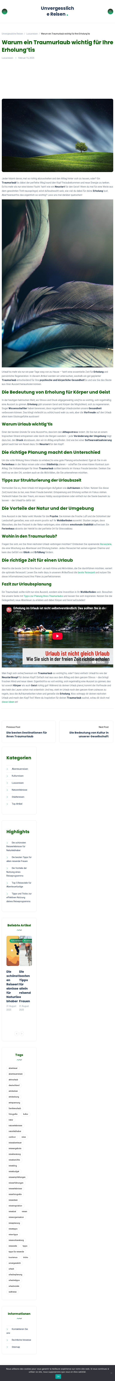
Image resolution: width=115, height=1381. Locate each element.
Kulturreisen (18, 775)
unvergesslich (15, 1263)
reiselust (12, 1211)
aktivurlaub (13, 1079)
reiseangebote (15, 1148)
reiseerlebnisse (15, 1188)
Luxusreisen (7, 58)
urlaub (11, 1269)
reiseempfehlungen (17, 1177)
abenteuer (13, 1068)
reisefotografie (15, 1194)
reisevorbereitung (16, 1240)
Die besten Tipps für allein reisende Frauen (25, 986)
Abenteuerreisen (20, 769)
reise (24, 1137)
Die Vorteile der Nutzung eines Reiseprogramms (16, 872)
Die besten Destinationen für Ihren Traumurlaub (26, 734)
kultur (25, 1114)
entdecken (13, 1091)
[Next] (21, 1033)
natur (11, 1120)
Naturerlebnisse (19, 789)
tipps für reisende (16, 1252)
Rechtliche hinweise (21, 1340)
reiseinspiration (15, 1206)
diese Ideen (8, 701)
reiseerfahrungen (16, 1183)
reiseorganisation (16, 1217)
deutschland (14, 1085)
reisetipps (13, 1229)
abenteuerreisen (16, 1074)
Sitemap (16, 1347)
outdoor (12, 1137)
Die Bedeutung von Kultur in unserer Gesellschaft (89, 734)
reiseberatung (15, 1154)
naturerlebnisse (15, 1125)
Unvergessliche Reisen (57, 11)
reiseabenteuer (15, 1143)
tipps (25, 1246)
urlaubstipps (14, 1280)
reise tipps (13, 1234)
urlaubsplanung (15, 1274)
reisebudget (14, 1171)
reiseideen (13, 1200)
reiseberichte (14, 1160)
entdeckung (14, 1097)
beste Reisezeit (86, 572)
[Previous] (16, 1033)
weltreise (12, 1292)
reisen (24, 1211)
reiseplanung (14, 1223)
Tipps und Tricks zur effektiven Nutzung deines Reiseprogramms (19, 897)
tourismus (13, 1257)
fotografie (13, 1114)
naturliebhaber (15, 1131)
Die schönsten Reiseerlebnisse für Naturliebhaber (16, 846)
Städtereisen (18, 797)
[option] (12, 974)
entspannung (14, 1103)
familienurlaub (15, 1108)
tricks (25, 1257)
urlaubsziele (14, 1286)
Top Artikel (17, 803)
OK (58, 1376)
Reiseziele (105, 544)
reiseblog (13, 1166)
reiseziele (13, 1246)
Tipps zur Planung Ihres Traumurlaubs (43, 596)
